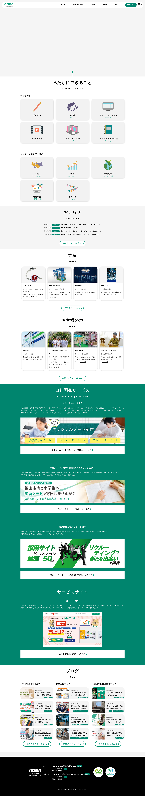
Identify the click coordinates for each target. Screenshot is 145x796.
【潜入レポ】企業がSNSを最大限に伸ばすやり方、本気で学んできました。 (114, 735)
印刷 (48, 697)
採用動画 (78, 286)
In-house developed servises (72, 392)
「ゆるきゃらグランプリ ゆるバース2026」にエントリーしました (80, 224)
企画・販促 (116, 711)
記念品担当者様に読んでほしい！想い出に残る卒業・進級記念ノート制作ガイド (43, 735)
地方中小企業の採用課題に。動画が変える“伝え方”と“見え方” (79, 722)
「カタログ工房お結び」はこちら (71, 654)
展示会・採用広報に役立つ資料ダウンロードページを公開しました (81, 234)
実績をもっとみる (72, 308)
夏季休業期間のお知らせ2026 (70, 228)
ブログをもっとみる (72, 744)
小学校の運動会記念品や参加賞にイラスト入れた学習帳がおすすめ (43, 708)
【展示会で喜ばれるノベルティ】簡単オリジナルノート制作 (43, 722)
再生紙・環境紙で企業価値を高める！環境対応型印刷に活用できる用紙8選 (43, 695)
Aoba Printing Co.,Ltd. (71, 790)
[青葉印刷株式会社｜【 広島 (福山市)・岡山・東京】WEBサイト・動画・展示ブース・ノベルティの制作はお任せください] (8, 5)
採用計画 (75, 711)
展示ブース (79, 351)
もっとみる (36, 297)
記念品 (48, 711)
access (79, 766)
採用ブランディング (83, 697)
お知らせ (56, 224)
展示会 (48, 724)
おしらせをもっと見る (72, 243)
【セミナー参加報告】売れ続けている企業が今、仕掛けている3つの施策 (114, 708)
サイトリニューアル (108, 351)
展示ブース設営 (54, 286)
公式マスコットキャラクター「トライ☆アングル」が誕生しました (81, 231)
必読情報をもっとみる (37, 744)
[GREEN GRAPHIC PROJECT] (98, 770)
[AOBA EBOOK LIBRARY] (110, 770)
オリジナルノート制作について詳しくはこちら (71, 450)
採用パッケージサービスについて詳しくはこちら (71, 575)
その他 (121, 711)
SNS (111, 711)
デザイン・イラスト (119, 697)
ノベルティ (27, 286)
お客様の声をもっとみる (72, 378)
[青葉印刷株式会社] (35, 771)
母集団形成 (74, 724)
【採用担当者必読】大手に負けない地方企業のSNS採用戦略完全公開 (79, 735)
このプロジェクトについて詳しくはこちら (71, 509)
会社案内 (104, 286)
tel (66, 768)
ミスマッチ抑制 (74, 737)
